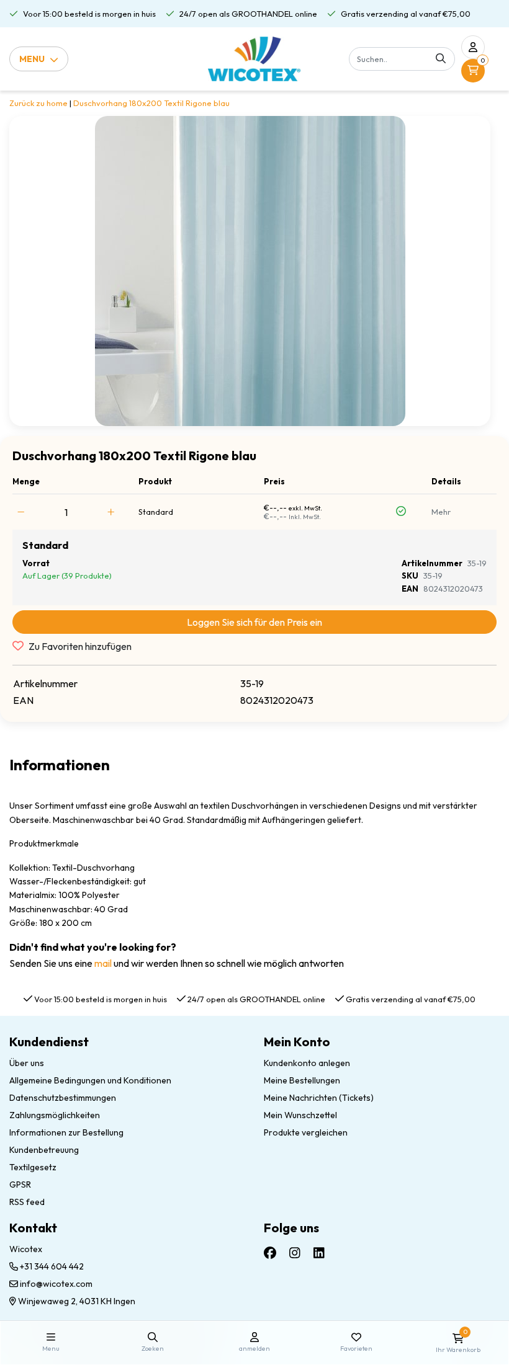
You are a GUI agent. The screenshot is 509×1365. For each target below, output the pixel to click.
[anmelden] (473, 47)
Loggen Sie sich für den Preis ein (254, 622)
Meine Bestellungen (302, 1080)
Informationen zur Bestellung (66, 1132)
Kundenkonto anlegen (307, 1063)
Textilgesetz (32, 1167)
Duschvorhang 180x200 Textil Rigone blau (151, 103)
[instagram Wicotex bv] (294, 1252)
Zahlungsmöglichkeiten (54, 1115)
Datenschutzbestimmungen (62, 1097)
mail (103, 963)
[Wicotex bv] (254, 59)
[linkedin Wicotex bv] (319, 1252)
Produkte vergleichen (306, 1132)
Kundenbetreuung (44, 1149)
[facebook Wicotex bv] (270, 1252)
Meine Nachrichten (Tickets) (319, 1097)
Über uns (26, 1063)
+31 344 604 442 (51, 1266)
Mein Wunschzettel (300, 1115)
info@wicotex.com (56, 1283)
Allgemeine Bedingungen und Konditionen (90, 1080)
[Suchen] (441, 59)
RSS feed (27, 1201)
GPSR (20, 1184)
